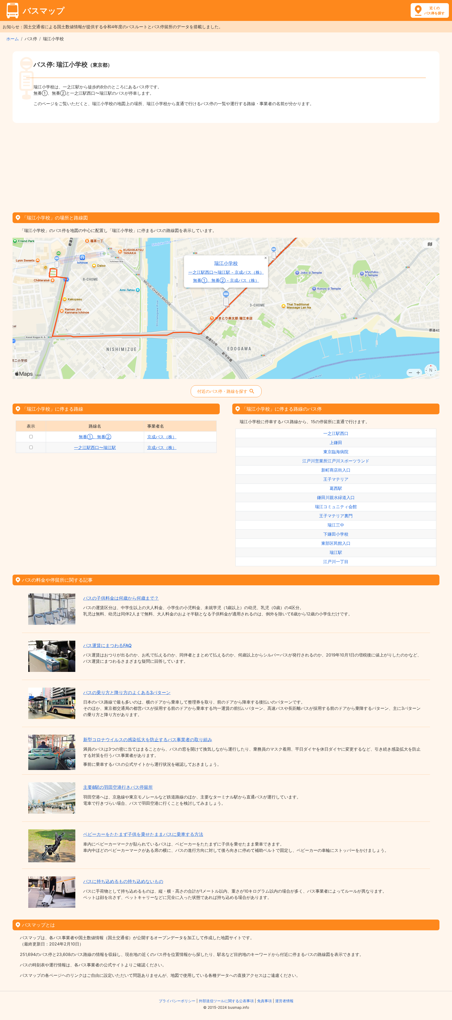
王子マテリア (335, 479)
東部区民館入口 (336, 543)
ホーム (12, 38)
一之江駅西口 (335, 433)
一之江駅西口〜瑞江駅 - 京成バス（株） (226, 272)
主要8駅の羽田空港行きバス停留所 (118, 787)
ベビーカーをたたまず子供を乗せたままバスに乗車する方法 (143, 834)
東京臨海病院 (335, 451)
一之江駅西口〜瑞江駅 (95, 447)
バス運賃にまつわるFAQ (107, 645)
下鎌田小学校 (335, 534)
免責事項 (264, 1001)
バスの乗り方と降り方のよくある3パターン (127, 692)
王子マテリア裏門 (336, 515)
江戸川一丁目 (335, 561)
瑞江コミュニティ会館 (336, 506)
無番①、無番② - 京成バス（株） (226, 280)
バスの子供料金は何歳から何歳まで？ (121, 598)
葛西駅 (336, 488)
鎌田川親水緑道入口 (336, 497)
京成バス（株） (162, 436)
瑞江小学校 (226, 263)
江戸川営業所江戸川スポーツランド (335, 460)
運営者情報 (284, 1001)
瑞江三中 (335, 525)
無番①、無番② (95, 436)
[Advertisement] (226, 165)
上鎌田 (336, 442)
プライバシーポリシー (177, 1001)
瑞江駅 (336, 552)
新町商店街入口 (336, 470)
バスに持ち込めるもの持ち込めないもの (123, 881)
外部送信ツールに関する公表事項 (226, 1001)
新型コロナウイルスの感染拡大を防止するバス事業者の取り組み (147, 739)
